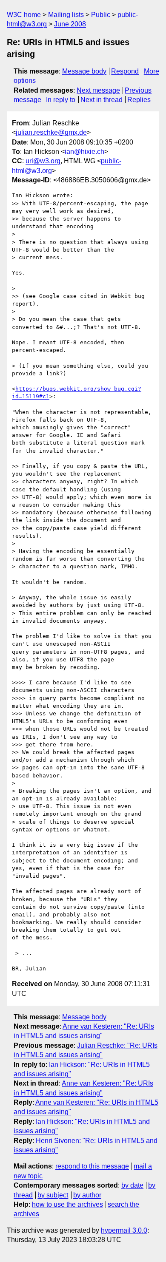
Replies (139, 99)
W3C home (24, 14)
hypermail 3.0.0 (124, 1230)
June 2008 (70, 24)
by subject (52, 1195)
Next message (98, 90)
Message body (84, 71)
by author (87, 1195)
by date (132, 1185)
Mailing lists (66, 14)
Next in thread (101, 99)
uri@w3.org (43, 160)
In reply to (60, 99)
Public (100, 14)
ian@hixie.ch (84, 151)
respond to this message (92, 1166)
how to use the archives (67, 1204)
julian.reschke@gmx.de (51, 132)
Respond (125, 71)
